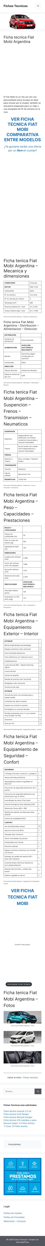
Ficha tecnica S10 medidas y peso (20, 1120)
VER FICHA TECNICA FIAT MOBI (23, 897)
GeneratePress (22, 1242)
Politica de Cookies (13, 1213)
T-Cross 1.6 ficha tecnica (15, 1126)
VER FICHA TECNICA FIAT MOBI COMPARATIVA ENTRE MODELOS (22, 129)
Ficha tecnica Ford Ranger (16, 1114)
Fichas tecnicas (30, 1077)
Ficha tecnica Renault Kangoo (18, 1117)
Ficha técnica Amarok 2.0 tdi (17, 1111)
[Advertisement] (22, 70)
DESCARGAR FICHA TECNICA (18, 984)
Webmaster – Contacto (15, 1221)
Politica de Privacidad (14, 1217)
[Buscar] (38, 1091)
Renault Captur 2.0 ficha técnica (19, 1123)
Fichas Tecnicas (16, 6)
